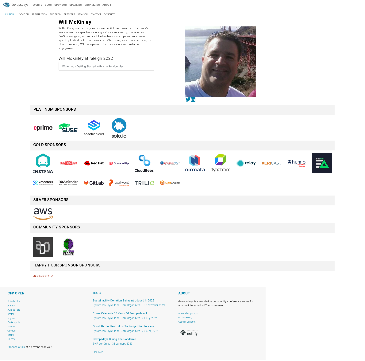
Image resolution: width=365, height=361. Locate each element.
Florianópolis (13, 322)
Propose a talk (16, 346)
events (37, 4)
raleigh (9, 14)
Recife (10, 334)
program (55, 14)
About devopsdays (188, 313)
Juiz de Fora (13, 309)
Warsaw (11, 326)
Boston (10, 313)
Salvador (11, 330)
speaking (75, 4)
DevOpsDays (20, 4)
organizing (92, 4)
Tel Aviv (11, 338)
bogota (11, 318)
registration (39, 14)
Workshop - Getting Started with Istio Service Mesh (93, 66)
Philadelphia (13, 301)
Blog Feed (98, 352)
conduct (109, 14)
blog (48, 4)
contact (95, 14)
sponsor (60, 4)
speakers (69, 14)
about (106, 4)
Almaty (11, 305)
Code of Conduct (186, 321)
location (23, 14)
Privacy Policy (185, 317)
